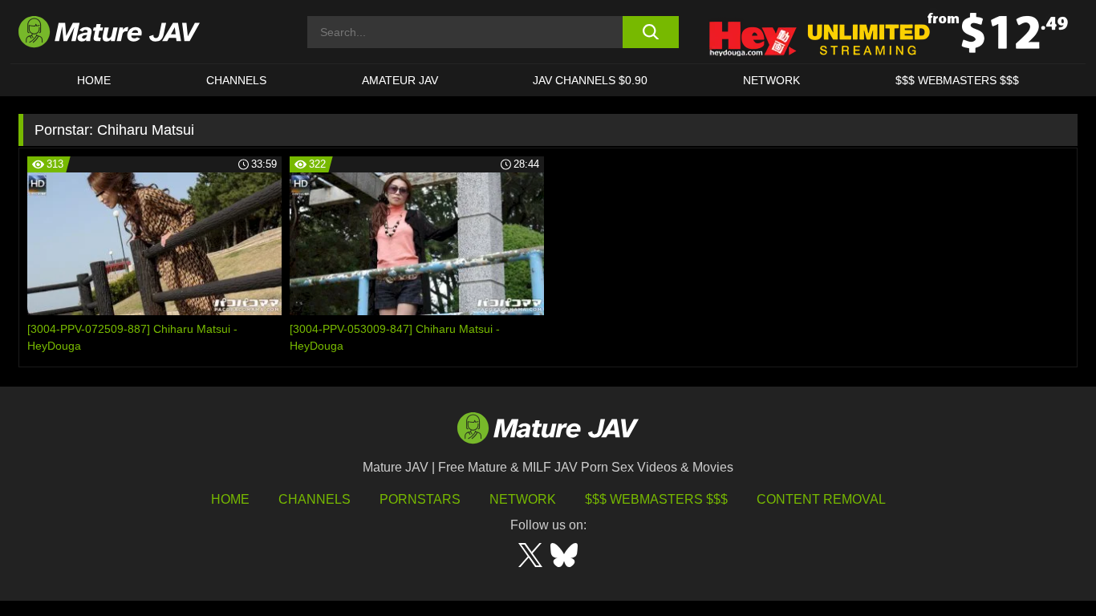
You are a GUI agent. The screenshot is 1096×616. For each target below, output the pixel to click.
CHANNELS (236, 80)
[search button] (650, 32)
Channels (314, 499)
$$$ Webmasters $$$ (656, 499)
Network (771, 80)
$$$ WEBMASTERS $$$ (957, 80)
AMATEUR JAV (400, 80)
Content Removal (821, 499)
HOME (94, 80)
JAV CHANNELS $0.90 (590, 80)
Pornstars (420, 499)
